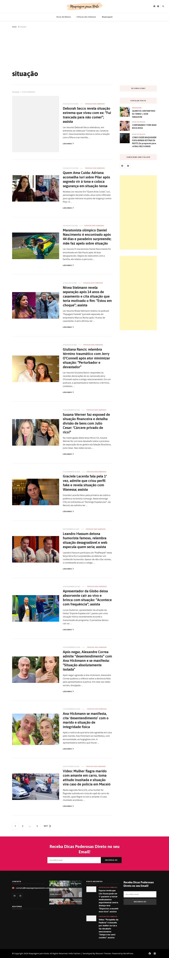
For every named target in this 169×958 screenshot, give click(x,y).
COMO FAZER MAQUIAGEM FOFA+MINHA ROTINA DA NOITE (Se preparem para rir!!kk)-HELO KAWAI (144, 142)
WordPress (128, 953)
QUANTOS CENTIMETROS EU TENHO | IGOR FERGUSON (143, 114)
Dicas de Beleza (64, 17)
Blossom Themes (103, 953)
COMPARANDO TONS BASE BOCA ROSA (144, 126)
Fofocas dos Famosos (86, 17)
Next (46, 826)
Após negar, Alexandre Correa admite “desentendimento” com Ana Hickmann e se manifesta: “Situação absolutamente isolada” (87, 660)
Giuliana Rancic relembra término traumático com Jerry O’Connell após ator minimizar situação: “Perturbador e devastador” (86, 358)
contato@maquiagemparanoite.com (32, 888)
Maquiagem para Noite (39, 953)
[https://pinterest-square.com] (128, 165)
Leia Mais (67, 143)
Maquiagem (107, 17)
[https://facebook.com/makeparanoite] (122, 165)
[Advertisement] (84, 47)
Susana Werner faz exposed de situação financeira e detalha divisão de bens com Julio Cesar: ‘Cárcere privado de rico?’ (86, 423)
